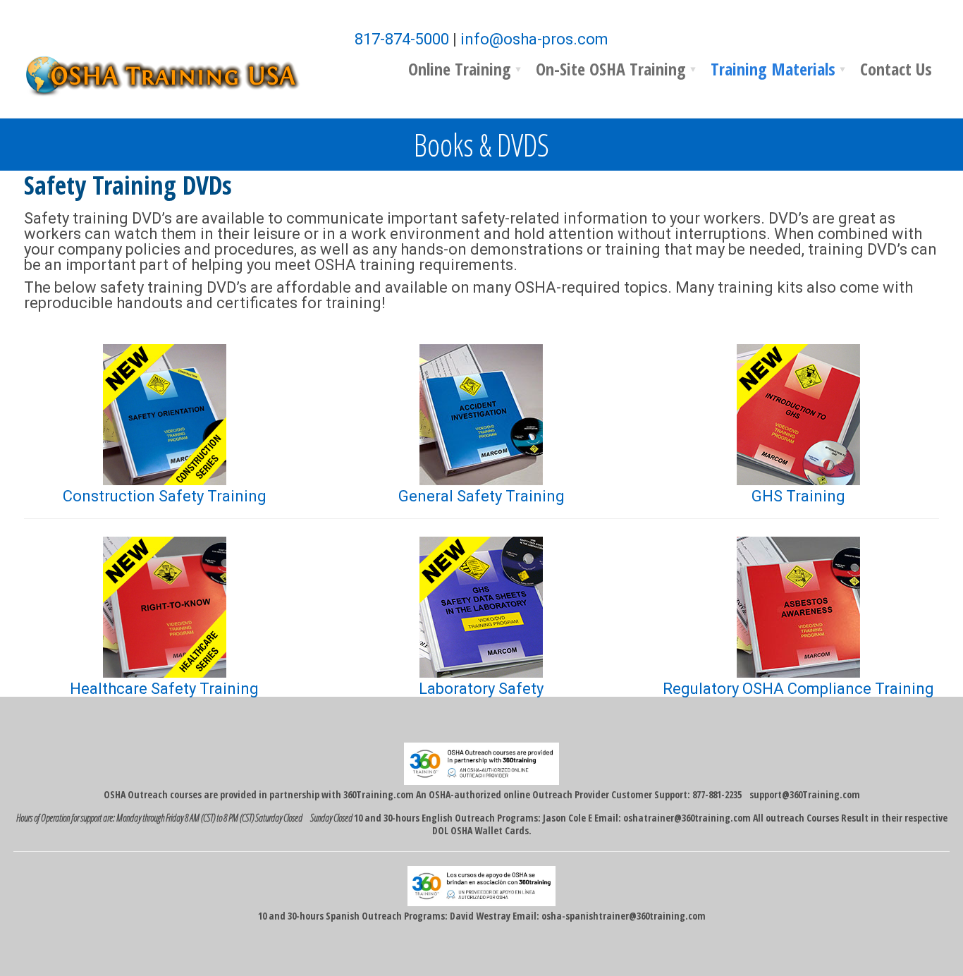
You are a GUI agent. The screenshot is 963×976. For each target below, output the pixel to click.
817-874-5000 (402, 39)
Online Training (459, 68)
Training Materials (773, 68)
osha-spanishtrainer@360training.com (623, 915)
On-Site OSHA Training (611, 68)
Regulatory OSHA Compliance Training (798, 688)
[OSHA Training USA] (172, 73)
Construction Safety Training (164, 496)
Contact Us (896, 68)
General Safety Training (481, 496)
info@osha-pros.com (534, 39)
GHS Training (798, 496)
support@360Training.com (804, 794)
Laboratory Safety (481, 688)
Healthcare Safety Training (164, 688)
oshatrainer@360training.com (687, 817)
